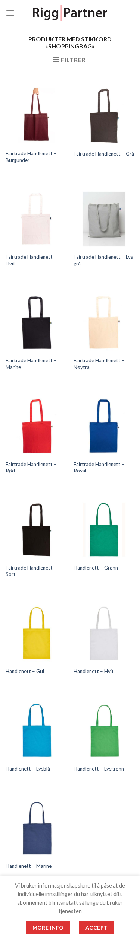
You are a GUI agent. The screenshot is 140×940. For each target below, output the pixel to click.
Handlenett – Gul (25, 671)
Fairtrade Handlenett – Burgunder (31, 156)
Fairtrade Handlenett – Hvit (31, 260)
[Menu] (10, 13)
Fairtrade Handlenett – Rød (31, 467)
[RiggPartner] (70, 13)
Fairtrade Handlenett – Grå (104, 154)
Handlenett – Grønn (96, 568)
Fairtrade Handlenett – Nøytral (99, 363)
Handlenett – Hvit (94, 671)
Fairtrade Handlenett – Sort (31, 571)
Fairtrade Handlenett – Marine (31, 363)
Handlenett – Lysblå (28, 769)
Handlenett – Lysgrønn (99, 769)
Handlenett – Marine (29, 866)
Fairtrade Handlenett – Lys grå (103, 260)
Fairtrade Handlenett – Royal (99, 467)
